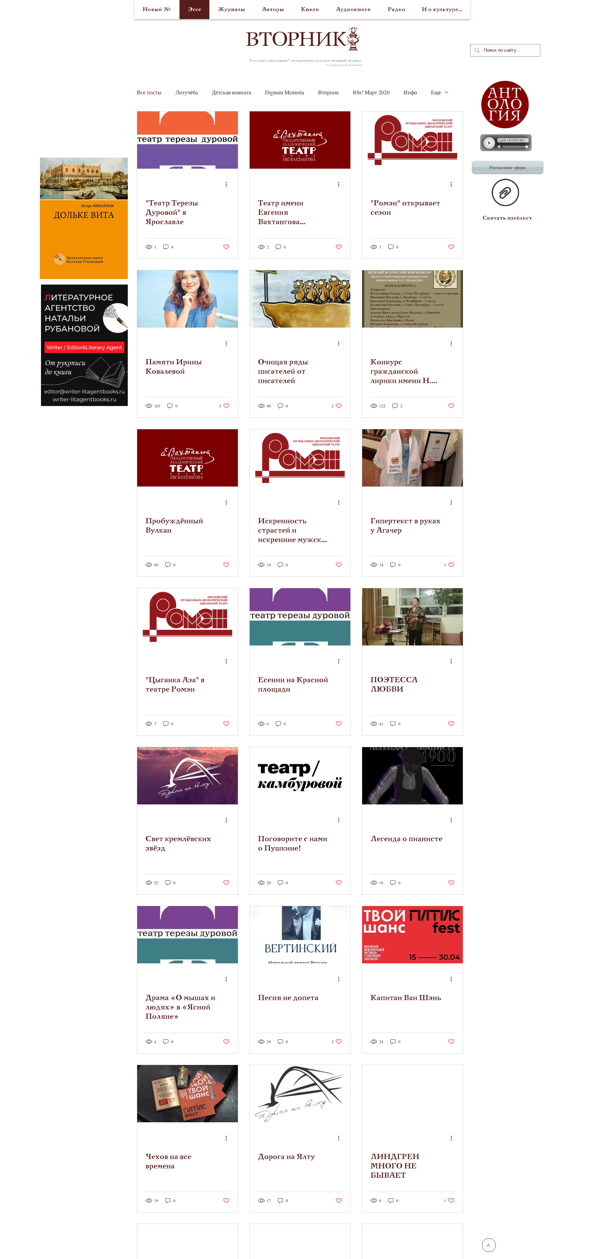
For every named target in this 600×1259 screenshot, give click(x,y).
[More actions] (228, 184)
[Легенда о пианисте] (412, 775)
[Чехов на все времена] (187, 1093)
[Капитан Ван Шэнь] (412, 934)
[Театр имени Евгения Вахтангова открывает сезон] (300, 140)
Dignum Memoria (284, 92)
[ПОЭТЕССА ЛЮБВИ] (412, 616)
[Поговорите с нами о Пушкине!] (300, 775)
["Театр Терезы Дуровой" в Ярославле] (187, 140)
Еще (436, 92)
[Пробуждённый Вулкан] (187, 458)
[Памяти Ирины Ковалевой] (187, 299)
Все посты (149, 92)
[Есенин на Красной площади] (300, 616)
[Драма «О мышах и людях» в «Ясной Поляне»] (187, 934)
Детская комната (231, 92)
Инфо (410, 92)
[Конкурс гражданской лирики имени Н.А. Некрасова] (412, 299)
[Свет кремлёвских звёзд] (187, 775)
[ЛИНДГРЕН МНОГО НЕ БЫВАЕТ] (412, 1093)
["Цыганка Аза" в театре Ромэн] (187, 616)
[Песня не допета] (300, 934)
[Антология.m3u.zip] (505, 193)
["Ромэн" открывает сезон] (412, 140)
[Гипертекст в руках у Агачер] (412, 458)
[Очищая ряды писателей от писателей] (300, 299)
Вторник (328, 92)
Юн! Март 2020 (371, 92)
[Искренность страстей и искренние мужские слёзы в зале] (300, 458)
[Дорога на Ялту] (300, 1093)
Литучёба (186, 92)
